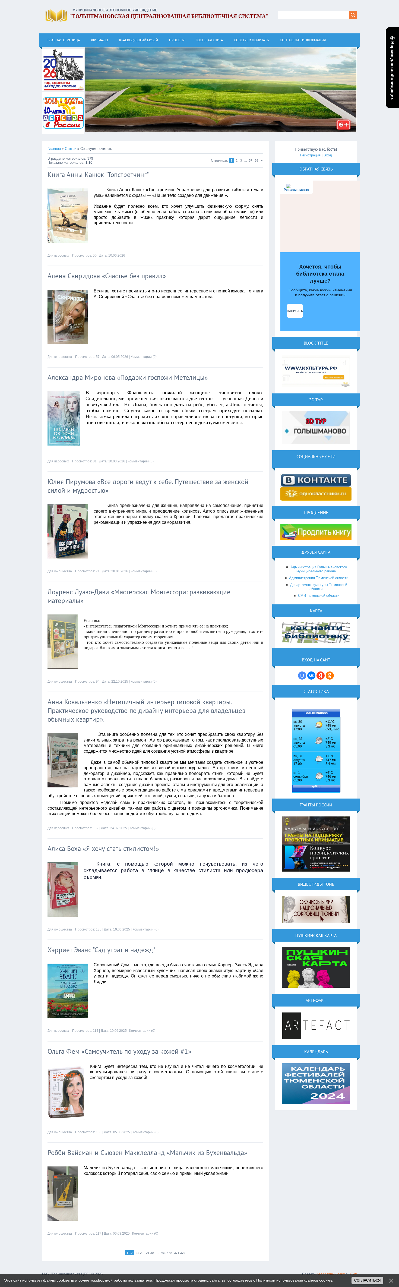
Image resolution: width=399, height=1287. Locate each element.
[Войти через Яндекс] (320, 675)
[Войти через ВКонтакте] (311, 675)
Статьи (70, 149)
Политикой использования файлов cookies (294, 1280)
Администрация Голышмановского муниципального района (318, 569)
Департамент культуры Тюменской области (318, 587)
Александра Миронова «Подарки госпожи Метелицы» (127, 377)
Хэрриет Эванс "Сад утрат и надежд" (101, 949)
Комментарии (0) (144, 357)
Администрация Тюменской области (318, 578)
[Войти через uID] (302, 675)
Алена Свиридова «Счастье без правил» (106, 276)
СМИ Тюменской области (318, 596)
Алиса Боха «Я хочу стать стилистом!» (103, 848)
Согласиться (367, 1280)
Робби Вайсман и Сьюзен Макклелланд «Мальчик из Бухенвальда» (147, 1152)
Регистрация (310, 155)
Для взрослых (58, 255)
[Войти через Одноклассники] (330, 675)
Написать (295, 311)
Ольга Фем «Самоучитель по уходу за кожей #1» (119, 1051)
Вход (328, 155)
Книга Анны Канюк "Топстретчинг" (98, 174)
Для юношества (59, 357)
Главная (54, 149)
